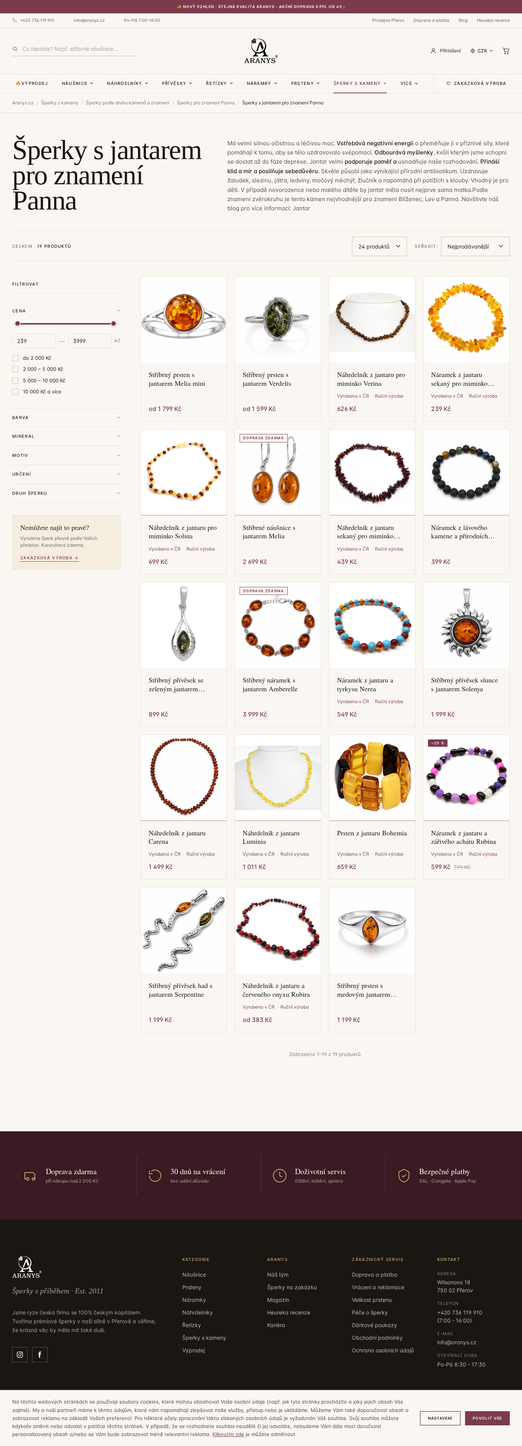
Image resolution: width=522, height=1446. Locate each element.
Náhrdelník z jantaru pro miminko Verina (371, 378)
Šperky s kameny (357, 83)
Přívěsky (174, 83)
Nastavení (440, 1418)
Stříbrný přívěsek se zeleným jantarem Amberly (176, 684)
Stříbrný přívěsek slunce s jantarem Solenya (464, 684)
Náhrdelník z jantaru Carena (177, 837)
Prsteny (302, 83)
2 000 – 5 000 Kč (43, 369)
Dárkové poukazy (374, 1325)
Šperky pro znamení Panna (206, 103)
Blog (463, 20)
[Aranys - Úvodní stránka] (261, 51)
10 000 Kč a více (42, 391)
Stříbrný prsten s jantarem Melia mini (177, 378)
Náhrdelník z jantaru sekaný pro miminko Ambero (365, 531)
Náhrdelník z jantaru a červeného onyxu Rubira (276, 989)
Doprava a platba (431, 20)
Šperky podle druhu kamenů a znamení (127, 103)
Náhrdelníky (125, 83)
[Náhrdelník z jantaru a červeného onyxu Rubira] (278, 930)
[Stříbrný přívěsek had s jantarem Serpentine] (184, 930)
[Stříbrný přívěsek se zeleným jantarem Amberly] (184, 625)
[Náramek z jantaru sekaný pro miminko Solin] (466, 320)
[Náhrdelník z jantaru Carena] (184, 778)
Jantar (301, 208)
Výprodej (193, 1350)
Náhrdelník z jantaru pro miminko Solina (183, 531)
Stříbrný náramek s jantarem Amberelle (270, 684)
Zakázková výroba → (49, 558)
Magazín (278, 1300)
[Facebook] (39, 1354)
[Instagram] (20, 1354)
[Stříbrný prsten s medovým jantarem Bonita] (372, 930)
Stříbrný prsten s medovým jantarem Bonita (363, 989)
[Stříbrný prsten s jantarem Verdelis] (278, 320)
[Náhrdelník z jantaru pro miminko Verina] (372, 320)
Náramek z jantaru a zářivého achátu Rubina (463, 837)
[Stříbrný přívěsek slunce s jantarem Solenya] (466, 625)
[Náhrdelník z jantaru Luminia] (278, 778)
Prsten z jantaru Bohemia (372, 833)
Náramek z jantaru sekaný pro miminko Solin (459, 378)
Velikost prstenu (372, 1300)
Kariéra (276, 1325)
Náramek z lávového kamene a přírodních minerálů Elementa (459, 531)
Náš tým (278, 1274)
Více (406, 83)
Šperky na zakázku (292, 1287)
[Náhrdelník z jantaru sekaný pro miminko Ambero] (372, 472)
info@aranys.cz (89, 20)
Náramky (259, 83)
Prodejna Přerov (388, 20)
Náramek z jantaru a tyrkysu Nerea (365, 684)
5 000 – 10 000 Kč (44, 380)
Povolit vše (487, 1418)
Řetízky (216, 83)
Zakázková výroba (480, 83)
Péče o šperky (370, 1312)
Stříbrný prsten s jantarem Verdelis (267, 378)
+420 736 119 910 (37, 20)
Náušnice (75, 83)
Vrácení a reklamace (378, 1287)
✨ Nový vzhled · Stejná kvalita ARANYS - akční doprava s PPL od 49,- (261, 6)
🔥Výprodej (32, 83)
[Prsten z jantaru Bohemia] (372, 778)
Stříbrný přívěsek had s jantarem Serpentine (180, 989)
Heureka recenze (493, 20)
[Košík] (506, 51)
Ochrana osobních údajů (383, 1350)
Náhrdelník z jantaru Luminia (271, 837)
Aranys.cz (23, 103)
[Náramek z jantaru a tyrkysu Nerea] (372, 625)
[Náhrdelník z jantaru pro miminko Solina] (184, 472)
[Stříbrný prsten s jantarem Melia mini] (184, 320)
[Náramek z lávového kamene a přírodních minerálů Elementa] (466, 472)
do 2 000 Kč (37, 358)
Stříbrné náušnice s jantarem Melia (269, 531)
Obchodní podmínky (377, 1337)
